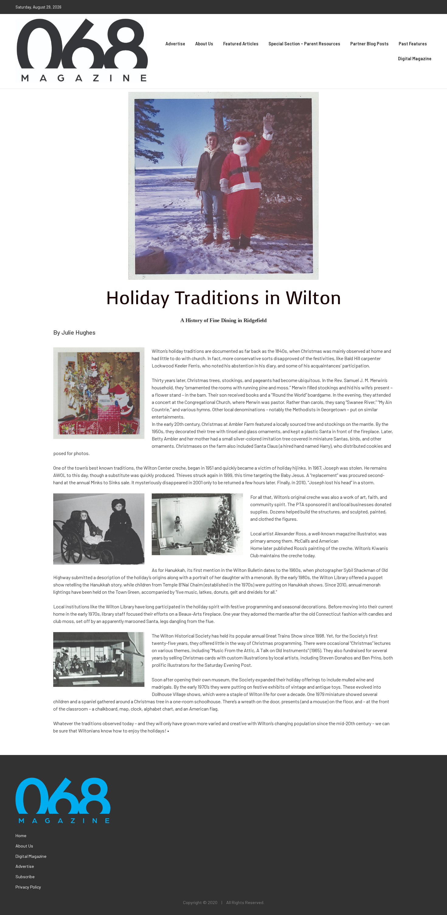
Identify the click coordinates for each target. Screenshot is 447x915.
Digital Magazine (414, 58)
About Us (204, 43)
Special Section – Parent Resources (304, 43)
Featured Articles (240, 43)
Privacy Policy (28, 886)
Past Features (413, 43)
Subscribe (25, 876)
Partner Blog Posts (369, 43)
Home (21, 835)
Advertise (175, 43)
